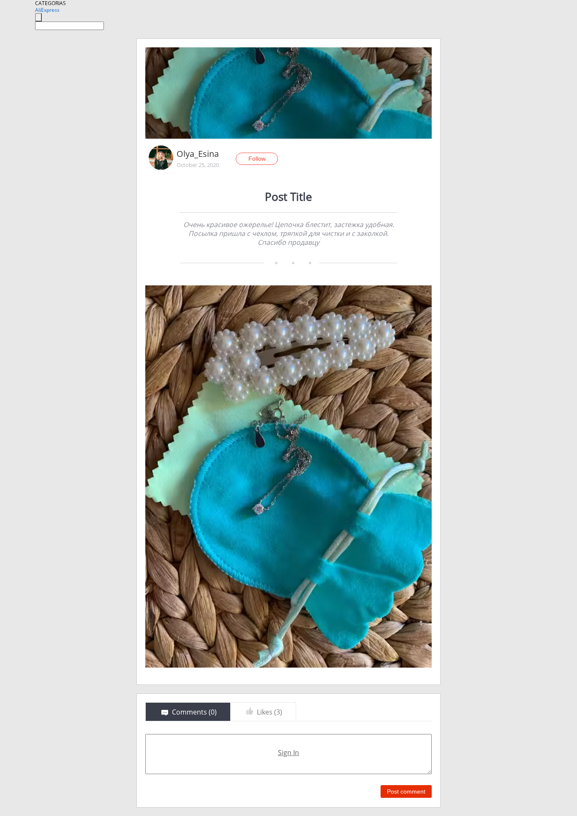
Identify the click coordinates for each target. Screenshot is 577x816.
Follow (257, 158)
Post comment (406, 791)
